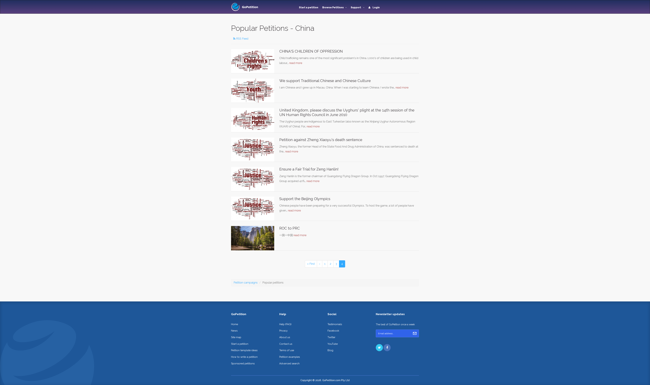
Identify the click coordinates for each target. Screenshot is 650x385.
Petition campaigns (246, 282)
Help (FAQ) (285, 324)
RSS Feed (241, 38)
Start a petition (308, 7)
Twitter (331, 337)
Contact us (285, 343)
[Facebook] (387, 347)
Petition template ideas (244, 350)
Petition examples (289, 356)
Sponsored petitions (243, 363)
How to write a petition (244, 356)
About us (284, 337)
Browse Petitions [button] (333, 7)
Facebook (333, 330)
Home (234, 324)
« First (311, 263)
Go (415, 333)
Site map (236, 337)
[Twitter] (379, 347)
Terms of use (286, 350)
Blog (330, 350)
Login (376, 7)
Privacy (283, 330)
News (234, 330)
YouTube (333, 343)
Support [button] (356, 7)
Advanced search (289, 363)
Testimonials (335, 324)
